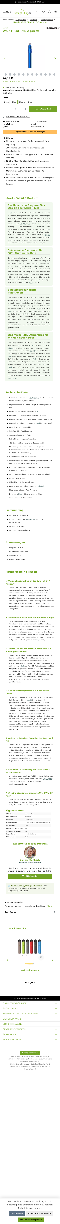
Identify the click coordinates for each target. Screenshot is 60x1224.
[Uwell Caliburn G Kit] (30, 946)
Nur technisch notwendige (39, 1213)
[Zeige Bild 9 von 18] (28, 74)
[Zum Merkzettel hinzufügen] (41, 957)
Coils (38, 309)
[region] (30, 59)
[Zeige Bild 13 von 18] (45, 74)
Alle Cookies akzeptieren (31, 1220)
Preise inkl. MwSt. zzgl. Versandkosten (19, 81)
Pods (10, 311)
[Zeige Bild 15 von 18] (54, 74)
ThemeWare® (30, 1069)
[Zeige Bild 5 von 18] (10, 74)
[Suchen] (37, 12)
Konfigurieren (16, 1213)
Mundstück (13, 378)
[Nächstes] (55, 58)
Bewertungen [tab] (11, 912)
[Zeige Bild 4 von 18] (6, 74)
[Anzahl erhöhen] (25, 109)
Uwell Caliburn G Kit (30, 970)
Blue (14, 102)
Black (6, 102)
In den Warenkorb (43, 109)
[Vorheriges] (5, 58)
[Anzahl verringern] (5, 109)
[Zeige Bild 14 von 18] (50, 74)
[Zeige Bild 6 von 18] (14, 74)
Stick (10, 367)
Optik (47, 235)
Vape (31, 282)
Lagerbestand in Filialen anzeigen (30, 132)
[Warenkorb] (56, 12)
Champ (22, 102)
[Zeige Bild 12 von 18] (41, 74)
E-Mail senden (31, 876)
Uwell (10, 213)
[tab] (30, 904)
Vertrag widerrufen (30, 1053)
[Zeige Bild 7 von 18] (19, 74)
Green (30, 102)
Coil (32, 345)
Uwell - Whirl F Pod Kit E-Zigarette (30, 22)
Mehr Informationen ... (30, 1208)
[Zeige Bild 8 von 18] (23, 74)
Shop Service (10, 1008)
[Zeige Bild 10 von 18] (32, 74)
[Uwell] (51, 28)
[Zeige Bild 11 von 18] (37, 74)
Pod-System (25, 224)
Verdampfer (31, 519)
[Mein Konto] (49, 12)
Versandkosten (14, 1059)
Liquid (10, 348)
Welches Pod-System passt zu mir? (26, 886)
